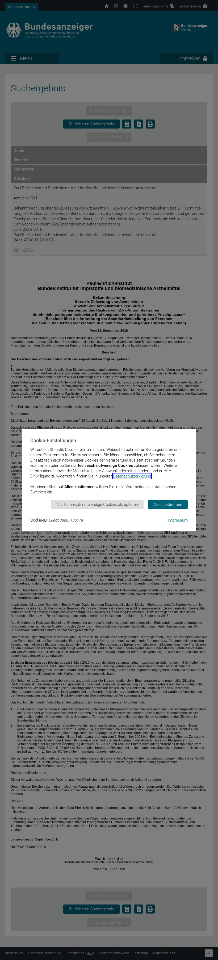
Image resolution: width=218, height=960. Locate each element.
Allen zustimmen (167, 504)
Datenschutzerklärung (132, 475)
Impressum (178, 520)
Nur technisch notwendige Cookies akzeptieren (97, 504)
